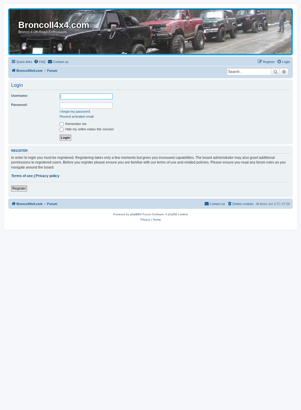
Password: (19, 104)
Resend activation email (76, 116)
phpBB (135, 214)
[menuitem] (40, 61)
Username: (19, 95)
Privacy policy (47, 176)
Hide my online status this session (89, 129)
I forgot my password (75, 111)
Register (19, 188)
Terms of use (22, 176)
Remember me (75, 124)
